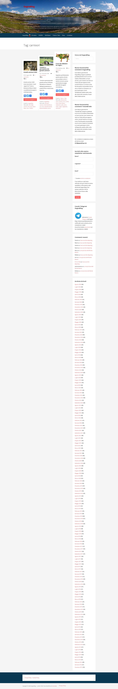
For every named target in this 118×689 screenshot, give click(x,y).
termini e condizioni (85, 178)
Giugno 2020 (78, 471)
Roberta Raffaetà (43, 108)
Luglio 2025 (78, 317)
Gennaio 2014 (78, 665)
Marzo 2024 (78, 357)
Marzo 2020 (78, 478)
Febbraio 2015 (78, 632)
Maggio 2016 (78, 594)
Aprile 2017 (78, 566)
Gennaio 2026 (78, 302)
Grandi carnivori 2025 (30, 72)
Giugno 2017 (78, 561)
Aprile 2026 (78, 294)
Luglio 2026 (78, 287)
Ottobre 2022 (78, 400)
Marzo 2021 (78, 448)
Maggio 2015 (78, 624)
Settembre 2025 (79, 312)
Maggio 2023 (78, 382)
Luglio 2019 (78, 498)
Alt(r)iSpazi (47, 35)
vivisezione (58, 108)
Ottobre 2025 (78, 309)
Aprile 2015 (78, 627)
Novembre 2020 (79, 458)
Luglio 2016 (78, 589)
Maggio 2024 (78, 352)
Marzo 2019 (78, 508)
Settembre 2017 (79, 554)
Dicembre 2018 (78, 516)
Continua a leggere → (30, 99)
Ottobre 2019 (78, 491)
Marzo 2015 (78, 629)
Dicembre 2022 (78, 395)
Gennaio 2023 (78, 393)
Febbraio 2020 (78, 481)
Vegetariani (64, 106)
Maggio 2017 (78, 564)
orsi (40, 106)
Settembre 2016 (79, 584)
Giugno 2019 (78, 501)
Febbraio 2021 (78, 450)
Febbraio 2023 (78, 390)
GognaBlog (29, 6)
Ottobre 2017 (78, 551)
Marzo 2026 (78, 297)
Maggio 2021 (78, 443)
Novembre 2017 (79, 549)
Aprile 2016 (78, 596)
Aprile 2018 (78, 536)
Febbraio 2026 (78, 299)
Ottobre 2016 (78, 581)
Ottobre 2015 (78, 612)
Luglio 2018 (78, 529)
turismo (49, 108)
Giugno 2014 (78, 652)
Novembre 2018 (79, 518)
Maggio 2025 (78, 322)
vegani (60, 106)
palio (62, 105)
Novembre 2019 (79, 488)
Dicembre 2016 (78, 576)
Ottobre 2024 (78, 340)
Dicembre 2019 (78, 486)
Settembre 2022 (79, 403)
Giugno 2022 (78, 410)
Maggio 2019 (78, 503)
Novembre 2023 (79, 367)
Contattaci (69, 35)
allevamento (63, 100)
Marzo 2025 (78, 327)
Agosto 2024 (78, 345)
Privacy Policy (28, 677)
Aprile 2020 (78, 476)
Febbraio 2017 (78, 571)
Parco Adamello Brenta (47, 106)
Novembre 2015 (79, 609)
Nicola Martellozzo (48, 105)
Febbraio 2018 (78, 541)
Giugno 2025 (78, 319)
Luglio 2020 (78, 468)
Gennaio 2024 (78, 362)
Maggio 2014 (78, 654)
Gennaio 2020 (78, 483)
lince (29, 106)
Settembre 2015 (79, 614)
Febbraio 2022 (78, 420)
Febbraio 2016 (78, 602)
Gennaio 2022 (78, 423)
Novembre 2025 (79, 307)
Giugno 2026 (78, 289)
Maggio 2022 (78, 413)
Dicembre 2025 (78, 304)
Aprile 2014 (78, 657)
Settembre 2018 (79, 523)
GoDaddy (54, 686)
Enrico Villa (77, 262)
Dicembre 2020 (78, 455)
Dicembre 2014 (78, 637)
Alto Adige (31, 105)
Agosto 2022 (78, 405)
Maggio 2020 (78, 473)
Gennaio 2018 (78, 544)
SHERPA (41, 35)
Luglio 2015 (78, 619)
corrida (67, 101)
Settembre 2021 (79, 433)
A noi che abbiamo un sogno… (61, 64)
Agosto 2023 (78, 375)
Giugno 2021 (78, 440)
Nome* (77, 156)
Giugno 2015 (78, 622)
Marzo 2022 (78, 418)
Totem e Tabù (56, 35)
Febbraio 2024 (78, 360)
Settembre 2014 (79, 644)
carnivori (25, 106)
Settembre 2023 (79, 372)
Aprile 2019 (78, 506)
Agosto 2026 (78, 284)
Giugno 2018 (78, 531)
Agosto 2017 (78, 556)
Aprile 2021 (78, 445)
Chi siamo (33, 35)
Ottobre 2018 (78, 521)
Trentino (31, 108)
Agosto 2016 (78, 586)
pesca (65, 105)
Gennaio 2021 (78, 453)
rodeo (57, 106)
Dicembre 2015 (78, 607)
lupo (31, 106)
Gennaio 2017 (78, 574)
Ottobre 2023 (78, 370)
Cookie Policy (35, 677)
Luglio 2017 (78, 559)
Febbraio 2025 (78, 330)
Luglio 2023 (78, 377)
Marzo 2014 (78, 659)
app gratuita (87, 227)
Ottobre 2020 (78, 460)
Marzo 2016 (78, 599)
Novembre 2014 (79, 639)
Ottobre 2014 (78, 642)
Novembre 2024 (79, 337)
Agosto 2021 (78, 435)
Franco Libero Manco (60, 103)
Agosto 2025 (78, 314)
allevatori (47, 103)
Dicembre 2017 (78, 546)
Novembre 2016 (79, 579)
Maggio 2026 (78, 292)
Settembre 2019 (79, 493)
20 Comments (43, 75)
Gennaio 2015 (78, 634)
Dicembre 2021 (78, 425)
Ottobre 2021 (78, 430)
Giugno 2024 (78, 350)
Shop (63, 35)
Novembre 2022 (79, 398)
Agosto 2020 (78, 466)
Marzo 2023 (78, 387)
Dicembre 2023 (78, 365)
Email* (76, 171)
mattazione (58, 105)
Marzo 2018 (78, 539)
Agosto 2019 (78, 496)
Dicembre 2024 (78, 335)
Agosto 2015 (78, 617)
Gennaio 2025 (78, 332)
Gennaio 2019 (78, 513)
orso (28, 108)
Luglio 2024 (78, 347)
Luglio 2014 (78, 649)
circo (64, 101)
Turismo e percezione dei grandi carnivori (45, 68)
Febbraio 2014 (78, 662)
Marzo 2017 (78, 569)
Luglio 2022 (78, 408)
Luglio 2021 (78, 438)
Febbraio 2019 (78, 511)
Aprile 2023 (78, 385)
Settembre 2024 (79, 342)
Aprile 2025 (78, 324)
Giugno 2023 (78, 380)
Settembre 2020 (79, 463)
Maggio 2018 (78, 534)
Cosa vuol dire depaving (86, 240)
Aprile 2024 (78, 355)
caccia (57, 101)
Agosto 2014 (78, 647)
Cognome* (78, 163)
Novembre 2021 (79, 428)
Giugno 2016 (78, 591)
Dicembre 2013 (78, 667)
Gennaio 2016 (78, 604)
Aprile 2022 (78, 415)
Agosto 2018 (78, 526)
